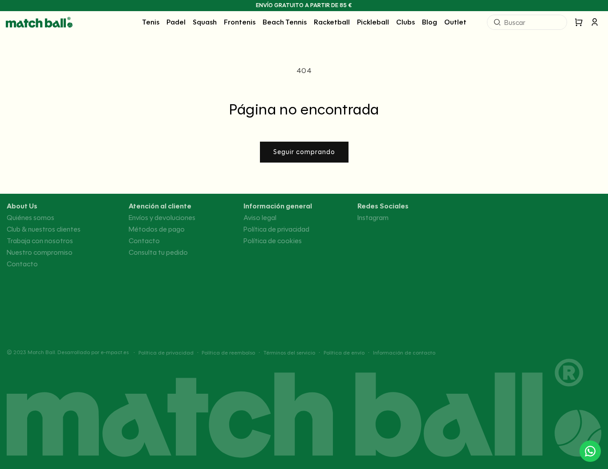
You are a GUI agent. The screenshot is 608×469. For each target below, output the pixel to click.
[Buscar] (497, 22)
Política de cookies (272, 241)
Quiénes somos (30, 217)
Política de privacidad (276, 229)
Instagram (373, 217)
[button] (150, 22)
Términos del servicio (289, 352)
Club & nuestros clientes (44, 229)
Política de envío (344, 352)
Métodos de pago (157, 229)
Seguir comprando (304, 152)
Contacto (22, 264)
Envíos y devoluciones (162, 217)
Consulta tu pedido (158, 252)
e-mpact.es (115, 352)
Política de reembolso (228, 352)
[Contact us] (590, 451)
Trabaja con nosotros (40, 241)
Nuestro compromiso (40, 252)
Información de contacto (404, 352)
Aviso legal (259, 217)
